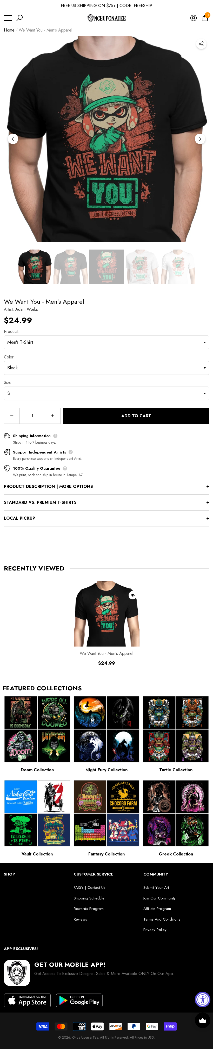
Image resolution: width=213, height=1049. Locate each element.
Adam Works (26, 309)
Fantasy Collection (106, 854)
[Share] (201, 44)
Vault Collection (37, 854)
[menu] (8, 18)
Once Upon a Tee (85, 1037)
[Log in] (193, 18)
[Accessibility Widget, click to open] (202, 999)
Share (201, 44)
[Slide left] (13, 139)
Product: (11, 331)
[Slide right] (200, 139)
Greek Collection (176, 854)
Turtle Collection (175, 770)
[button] (19, 18)
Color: (9, 357)
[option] (106, 139)
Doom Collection (37, 770)
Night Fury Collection (106, 770)
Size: (8, 383)
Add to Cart (136, 416)
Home (9, 30)
